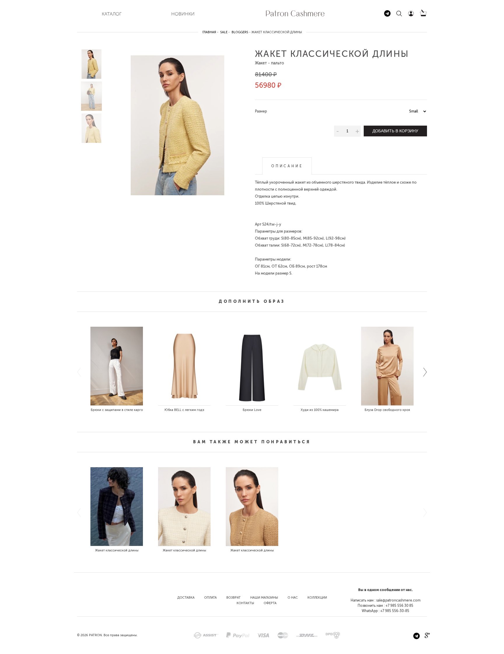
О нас (293, 598)
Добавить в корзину (395, 131)
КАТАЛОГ (112, 14)
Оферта (270, 603)
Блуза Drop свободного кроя (387, 410)
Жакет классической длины (117, 550)
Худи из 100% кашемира (320, 410)
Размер (261, 111)
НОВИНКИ (183, 14)
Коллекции (317, 598)
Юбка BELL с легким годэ (184, 410)
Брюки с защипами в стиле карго (117, 410)
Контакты (245, 603)
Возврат (233, 598)
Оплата (210, 598)
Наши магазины (264, 598)
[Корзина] (423, 15)
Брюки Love (252, 410)
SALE (224, 32)
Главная (209, 32)
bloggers (240, 32)
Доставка (186, 598)
